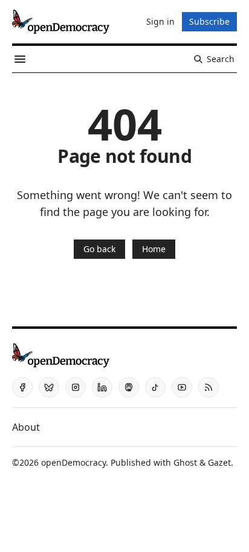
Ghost (185, 462)
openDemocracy (73, 462)
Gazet (219, 462)
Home (154, 249)
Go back (99, 249)
